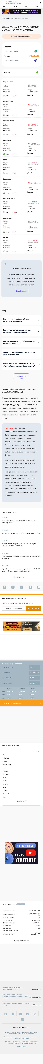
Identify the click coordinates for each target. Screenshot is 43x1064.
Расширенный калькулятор (11, 703)
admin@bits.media (35, 989)
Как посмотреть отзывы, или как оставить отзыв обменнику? (17, 331)
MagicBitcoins (8, 101)
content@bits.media (35, 997)
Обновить (20, 801)
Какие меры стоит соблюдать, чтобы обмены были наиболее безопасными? (19, 365)
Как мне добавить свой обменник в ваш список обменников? (19, 342)
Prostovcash (7, 179)
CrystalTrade (8, 82)
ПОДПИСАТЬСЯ (33, 608)
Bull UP (5, 237)
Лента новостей (9, 512)
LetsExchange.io (9, 198)
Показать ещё (22, 377)
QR (34, 1043)
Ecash (5, 160)
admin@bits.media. (23, 1038)
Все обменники (21, 291)
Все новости (19, 577)
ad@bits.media (36, 1005)
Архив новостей (21, 1046)
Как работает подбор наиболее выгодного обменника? (16, 320)
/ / (14, 95)
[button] (36, 51)
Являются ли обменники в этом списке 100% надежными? (19, 353)
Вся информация (20, 940)
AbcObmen (7, 140)
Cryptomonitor (8, 121)
